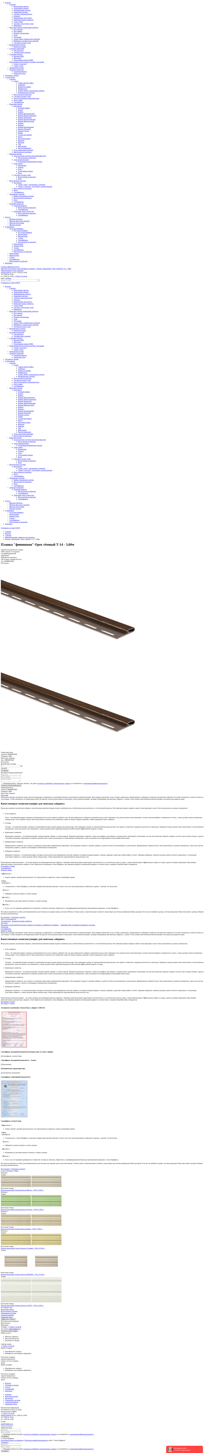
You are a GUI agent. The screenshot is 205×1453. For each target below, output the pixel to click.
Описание (4, 795)
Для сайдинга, (6, 921)
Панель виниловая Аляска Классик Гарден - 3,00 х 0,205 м (22, 1209)
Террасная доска (20, 73)
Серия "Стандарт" (20, 64)
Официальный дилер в (12, 270)
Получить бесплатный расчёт (11, 785)
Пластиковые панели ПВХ (23, 60)
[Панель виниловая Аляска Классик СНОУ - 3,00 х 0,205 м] (31, 1302)
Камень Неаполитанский (27, 116)
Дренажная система (16, 68)
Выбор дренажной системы (24, 196)
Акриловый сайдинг (21, 8)
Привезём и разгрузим (30, 925)
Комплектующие (20, 47)
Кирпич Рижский (24, 129)
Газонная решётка (20, 206)
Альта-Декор (18, 22)
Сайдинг (12, 4)
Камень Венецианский (26, 114)
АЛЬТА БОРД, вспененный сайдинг (31, 91)
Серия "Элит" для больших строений (31, 184)
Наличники (22, 165)
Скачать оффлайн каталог (10, 267)
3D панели (17, 37)
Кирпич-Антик (23, 131)
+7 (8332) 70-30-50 (20, 276)
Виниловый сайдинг (21, 6)
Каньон (20, 123)
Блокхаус (17, 16)
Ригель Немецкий (24, 148)
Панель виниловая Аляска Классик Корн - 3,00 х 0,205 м (21, 1229)
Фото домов (18, 100)
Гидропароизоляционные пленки (30, 162)
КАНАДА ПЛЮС (24, 87)
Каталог (8, 3)
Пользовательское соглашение (12, 1440)
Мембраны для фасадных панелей (26, 41)
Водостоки (9, 1398)
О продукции (10, 77)
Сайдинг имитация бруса (23, 14)
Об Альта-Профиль (16, 229)
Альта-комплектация (21, 160)
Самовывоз (77, 925)
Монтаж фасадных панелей (19, 221)
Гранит (20, 110)
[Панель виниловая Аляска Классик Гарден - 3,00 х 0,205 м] (31, 1206)
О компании (9, 227)
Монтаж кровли (15, 225)
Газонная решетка (20, 71)
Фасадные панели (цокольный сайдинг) (23, 27)
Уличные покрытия (16, 70)
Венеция (21, 140)
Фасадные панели (15, 104)
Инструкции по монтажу (27, 242)
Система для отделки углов (24, 24)
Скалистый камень (25, 135)
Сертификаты (19, 102)
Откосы (20, 167)
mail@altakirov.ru (15, 1329)
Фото (20, 173)
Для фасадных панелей (22, 52)
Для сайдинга (19, 50)
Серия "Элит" (19, 66)
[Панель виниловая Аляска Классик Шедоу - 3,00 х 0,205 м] (31, 1186)
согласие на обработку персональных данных (53, 783)
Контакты (8, 263)
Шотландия (22, 146)
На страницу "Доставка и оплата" (13, 917)
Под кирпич (18, 29)
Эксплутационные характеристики (26, 98)
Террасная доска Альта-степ (24, 211)
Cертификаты (23, 240)
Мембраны (18, 25)
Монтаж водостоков (16, 223)
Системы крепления (16, 48)
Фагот (20, 137)
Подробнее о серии (8, 866)
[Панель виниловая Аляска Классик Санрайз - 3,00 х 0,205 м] (31, 1244)
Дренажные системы (17, 194)
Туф (19, 144)
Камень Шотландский (26, 121)
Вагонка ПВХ (19, 56)
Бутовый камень (24, 108)
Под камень (18, 31)
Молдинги (17, 58)
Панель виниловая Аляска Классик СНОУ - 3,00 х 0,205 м (22, 1305)
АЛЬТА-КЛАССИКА (26, 83)
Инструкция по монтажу (23, 94)
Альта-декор (18, 163)
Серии (16, 81)
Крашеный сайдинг (21, 12)
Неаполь (21, 142)
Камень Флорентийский (27, 119)
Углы (15, 35)
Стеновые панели (15, 54)
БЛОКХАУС (22, 89)
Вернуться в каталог (8, 1319)
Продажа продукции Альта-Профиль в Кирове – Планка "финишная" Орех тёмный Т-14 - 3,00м (36, 269)
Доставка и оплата (12, 75)
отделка (8, 278)
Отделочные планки (25, 171)
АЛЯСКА (21, 85)
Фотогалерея (22, 234)
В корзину (5, 770)
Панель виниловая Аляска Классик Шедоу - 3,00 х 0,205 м (22, 1190)
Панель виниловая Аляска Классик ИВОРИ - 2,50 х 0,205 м (22, 1274)
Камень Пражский (24, 117)
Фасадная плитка (24, 139)
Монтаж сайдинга (16, 219)
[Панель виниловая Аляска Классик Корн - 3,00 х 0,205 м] (31, 1225)
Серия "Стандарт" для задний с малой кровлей (35, 186)
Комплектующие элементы (23, 20)
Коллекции (18, 106)
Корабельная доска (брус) (23, 18)
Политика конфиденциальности (36, 1440)
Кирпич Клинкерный (26, 127)
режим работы (6, 272)
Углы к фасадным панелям (23, 150)
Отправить (5, 1436)
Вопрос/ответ (23, 236)
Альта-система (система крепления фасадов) (30, 156)
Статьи (20, 238)
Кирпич (21, 125)
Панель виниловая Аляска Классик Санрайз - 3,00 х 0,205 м (23, 1248)
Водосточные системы (17, 181)
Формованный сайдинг (22, 10)
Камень (20, 112)
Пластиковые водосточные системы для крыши (26, 62)
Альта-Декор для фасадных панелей (27, 39)
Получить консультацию (9, 1331)
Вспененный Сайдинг (17, 45)
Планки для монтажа (21, 33)
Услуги (7, 217)
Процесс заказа (6, 870)
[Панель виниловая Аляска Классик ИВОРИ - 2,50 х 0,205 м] (31, 1271)
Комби (20, 133)
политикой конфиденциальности (95, 783)
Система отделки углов (22, 43)
